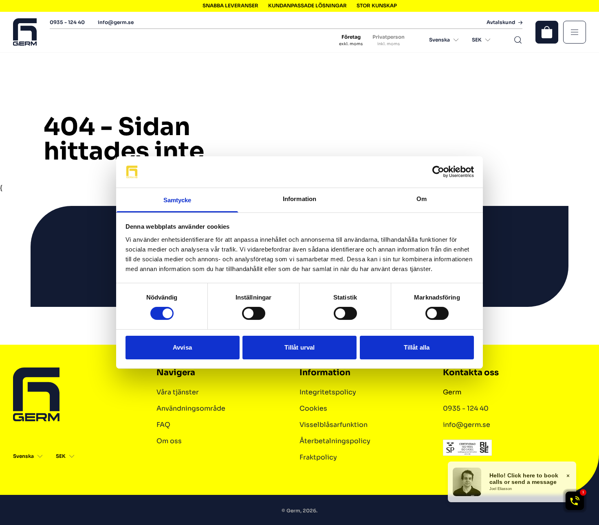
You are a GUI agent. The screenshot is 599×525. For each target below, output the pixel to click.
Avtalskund (501, 22)
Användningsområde (190, 408)
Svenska (439, 40)
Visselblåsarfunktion (334, 424)
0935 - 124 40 (67, 22)
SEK (477, 40)
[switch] (253, 313)
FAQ (163, 424)
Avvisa (182, 347)
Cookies (313, 408)
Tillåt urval (299, 347)
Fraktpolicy (318, 457)
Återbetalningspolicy (335, 441)
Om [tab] (421, 198)
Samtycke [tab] (177, 200)
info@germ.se (116, 22)
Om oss (169, 441)
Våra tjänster (177, 392)
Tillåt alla (416, 347)
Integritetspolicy (328, 392)
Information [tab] (299, 198)
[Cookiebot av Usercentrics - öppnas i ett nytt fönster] (438, 172)
